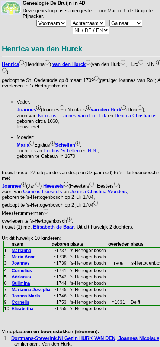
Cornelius (22, 270)
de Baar (65, 227)
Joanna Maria (26, 296)
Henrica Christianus (136, 115)
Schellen (65, 145)
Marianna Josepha (31, 289)
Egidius (52, 150)
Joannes (26, 110)
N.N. (92, 150)
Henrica (10, 64)
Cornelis (32, 191)
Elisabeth (44, 227)
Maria (23, 145)
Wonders (117, 191)
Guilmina (21, 283)
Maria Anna (24, 257)
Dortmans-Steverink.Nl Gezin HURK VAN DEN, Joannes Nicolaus (85, 338)
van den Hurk (106, 110)
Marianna (21, 250)
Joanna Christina (88, 191)
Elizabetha (22, 308)
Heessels (53, 186)
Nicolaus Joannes (57, 115)
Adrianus (21, 277)
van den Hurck (69, 64)
